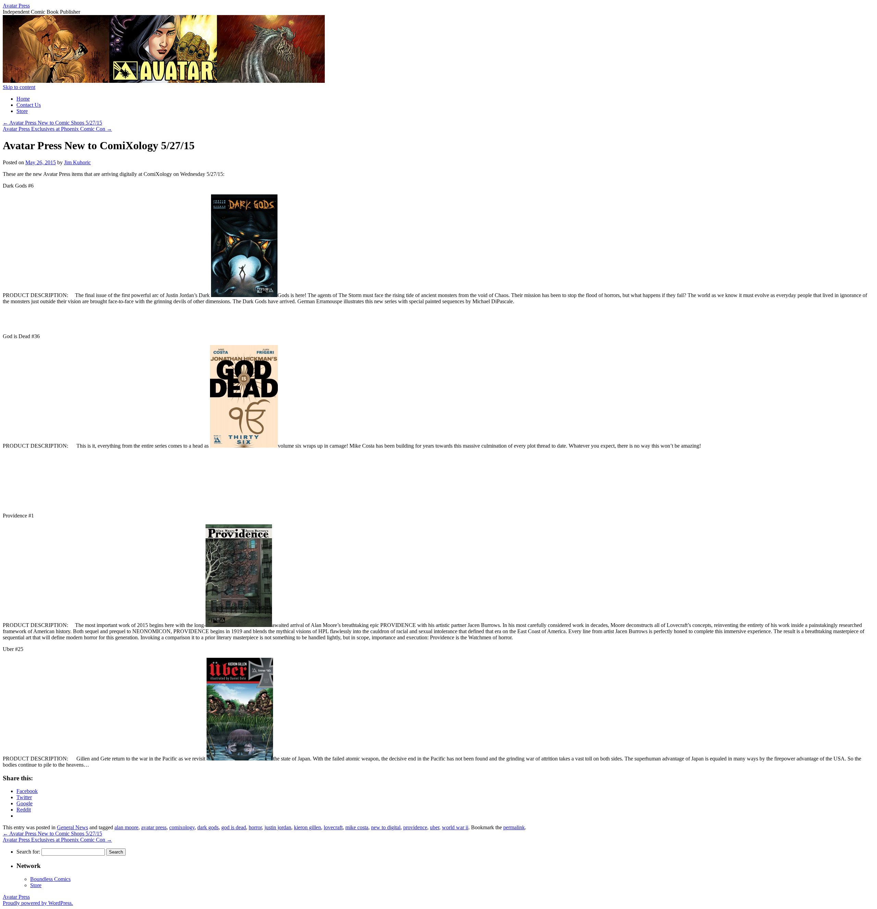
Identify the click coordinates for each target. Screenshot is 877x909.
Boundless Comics (50, 879)
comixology (182, 827)
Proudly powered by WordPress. (38, 903)
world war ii (455, 827)
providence (415, 827)
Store (22, 111)
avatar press (153, 827)
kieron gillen (307, 827)
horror (255, 827)
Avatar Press (16, 6)
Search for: (28, 852)
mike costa (356, 827)
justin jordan (277, 827)
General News (72, 827)
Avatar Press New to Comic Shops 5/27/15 (52, 123)
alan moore (126, 827)
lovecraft (333, 827)
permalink (514, 827)
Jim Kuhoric (77, 162)
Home (23, 99)
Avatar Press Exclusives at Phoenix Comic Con (57, 129)
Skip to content (19, 87)
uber (434, 827)
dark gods (208, 827)
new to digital (385, 827)
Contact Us (28, 105)
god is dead (233, 827)
